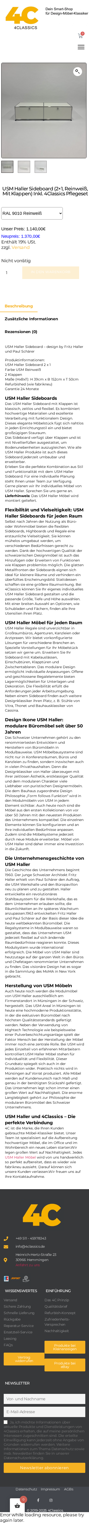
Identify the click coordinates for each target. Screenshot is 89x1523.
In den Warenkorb (50, 272)
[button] (82, 47)
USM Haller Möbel (20, 1157)
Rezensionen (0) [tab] (21, 331)
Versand (20, 247)
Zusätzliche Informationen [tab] (31, 319)
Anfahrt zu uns (28, 1265)
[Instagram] (50, 1500)
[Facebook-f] (38, 1500)
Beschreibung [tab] (19, 306)
